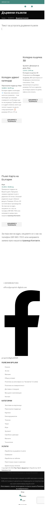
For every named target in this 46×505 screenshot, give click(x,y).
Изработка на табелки (12, 458)
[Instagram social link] (36, 2)
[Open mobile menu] (13, 7)
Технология (9, 442)
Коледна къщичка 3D (32, 59)
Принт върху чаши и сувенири (15, 462)
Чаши (7, 424)
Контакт (7, 396)
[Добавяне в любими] (4, 115)
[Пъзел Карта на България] (12, 139)
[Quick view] (4, 125)
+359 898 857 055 (10, 283)
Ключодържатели (11, 416)
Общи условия (10, 378)
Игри (20, 85)
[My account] (28, 7)
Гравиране (8, 454)
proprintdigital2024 (10, 358)
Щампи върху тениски (12, 466)
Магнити (8, 438)
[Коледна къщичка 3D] (33, 40)
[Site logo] (18, 7)
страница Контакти (13, 215)
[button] (12, 120)
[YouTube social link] (39, 2)
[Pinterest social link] (41, 2)
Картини (8, 413)
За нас (7, 371)
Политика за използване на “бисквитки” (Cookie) (21, 382)
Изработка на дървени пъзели (15, 451)
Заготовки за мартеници (13, 405)
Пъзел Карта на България (10, 178)
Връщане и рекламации (13, 393)
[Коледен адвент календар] (12, 40)
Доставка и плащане (12, 389)
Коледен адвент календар (10, 79)
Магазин (8, 374)
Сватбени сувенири (11, 435)
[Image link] (7, 276)
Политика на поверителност (14, 385)
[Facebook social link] (31, 2)
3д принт (26, 66)
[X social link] (34, 2)
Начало (7, 367)
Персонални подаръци (10, 85)
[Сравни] (4, 73)
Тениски (7, 420)
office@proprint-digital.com (15, 287)
